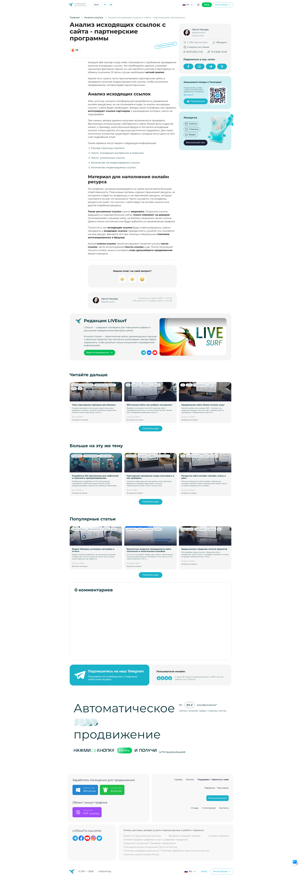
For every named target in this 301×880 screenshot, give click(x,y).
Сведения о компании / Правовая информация (149, 843)
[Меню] (198, 4)
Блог (96, 5)
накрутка (149, 529)
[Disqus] (151, 624)
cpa (80, 388)
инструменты (144, 385)
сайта (140, 529)
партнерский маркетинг (105, 385)
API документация (217, 798)
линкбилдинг (200, 529)
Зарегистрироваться (97, 352)
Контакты (224, 808)
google (213, 456)
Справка (178, 780)
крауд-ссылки (187, 529)
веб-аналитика (94, 529)
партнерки (131, 456)
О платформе (209, 808)
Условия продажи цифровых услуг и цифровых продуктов (155, 839)
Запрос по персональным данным (142, 836)
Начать (124, 750)
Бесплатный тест (195, 142)
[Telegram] (110, 4)
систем (158, 529)
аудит (134, 385)
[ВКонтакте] (104, 4)
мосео (189, 385)
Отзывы (194, 808)
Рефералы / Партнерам (216, 788)
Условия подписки (218, 836)
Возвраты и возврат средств (184, 836)
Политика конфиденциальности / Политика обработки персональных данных (166, 851)
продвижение (200, 385)
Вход (206, 5)
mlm (74, 388)
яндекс (205, 456)
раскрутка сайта (193, 456)
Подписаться (197, 101)
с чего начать (105, 456)
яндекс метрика (78, 529)
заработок (142, 456)
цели (114, 529)
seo (128, 385)
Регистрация (221, 5)
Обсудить (221, 42)
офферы (152, 456)
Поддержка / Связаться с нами (213, 780)
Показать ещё (150, 428)
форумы (212, 529)
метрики (156, 385)
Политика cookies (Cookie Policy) (141, 854)
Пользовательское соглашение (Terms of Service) (150, 847)
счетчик (106, 529)
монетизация (163, 456)
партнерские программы (82, 385)
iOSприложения (90, 456)
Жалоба (190, 780)
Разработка (77, 456)
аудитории (131, 529)
